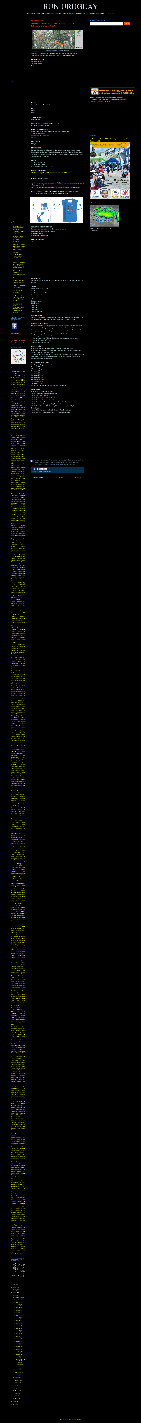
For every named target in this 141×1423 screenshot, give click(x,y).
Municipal (19, 942)
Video (13, 1235)
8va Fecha (19, 407)
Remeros (19, 1085)
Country (13, 663)
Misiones (13, 930)
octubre (17, 1375)
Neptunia (13, 948)
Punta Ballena (16, 1053)
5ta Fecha (18, 400)
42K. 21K (21, 391)
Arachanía (13, 435)
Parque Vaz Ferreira (16, 1004)
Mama (24, 887)
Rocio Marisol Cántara (20, 1105)
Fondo (18, 753)
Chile (17, 588)
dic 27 (18, 1305)
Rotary (23, 1109)
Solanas (14, 1171)
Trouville (14, 1212)
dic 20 (18, 1315)
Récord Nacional (20, 1072)
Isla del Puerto (14, 805)
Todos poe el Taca (20, 1195)
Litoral (23, 867)
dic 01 (18, 1369)
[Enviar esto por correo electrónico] (37, 469)
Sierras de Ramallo (15, 1167)
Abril (13, 411)
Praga (13, 1036)
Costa (24, 657)
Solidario (20, 1171)
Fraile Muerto (22, 761)
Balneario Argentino (16, 456)
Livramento (17, 871)
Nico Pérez (22, 949)
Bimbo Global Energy (20, 486)
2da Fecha (16, 388)
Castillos (16, 573)
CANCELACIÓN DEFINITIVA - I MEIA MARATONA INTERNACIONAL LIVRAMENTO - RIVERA (18, 308)
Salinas (13, 1115)
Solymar (18, 1173)
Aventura (14, 451)
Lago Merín (21, 852)
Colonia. (19, 627)
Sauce (23, 1154)
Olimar (23, 962)
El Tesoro (22, 718)
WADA (13, 1250)
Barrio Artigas (17, 475)
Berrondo (17, 482)
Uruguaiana (22, 1220)
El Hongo (13, 716)
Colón (23, 612)
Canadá (23, 550)
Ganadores (22, 764)
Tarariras (19, 1190)
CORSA (20, 658)
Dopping (13, 704)
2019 (14, 1287)
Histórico (17, 781)
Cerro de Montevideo (17, 579)
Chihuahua (13, 588)
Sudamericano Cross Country (18, 1178)
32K (24, 388)
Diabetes (20, 697)
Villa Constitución (21, 1235)
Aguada (19, 419)
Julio (21, 826)
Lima (17, 867)
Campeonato (15, 520)
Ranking (18, 1068)
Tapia (24, 1188)
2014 (19, 380)
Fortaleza (13, 761)
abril (16, 1390)
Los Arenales (15, 875)
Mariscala (13, 905)
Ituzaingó (17, 807)
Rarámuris (23, 1068)
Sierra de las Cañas (20, 1165)
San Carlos (21, 1119)
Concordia (22, 637)
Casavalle (23, 571)
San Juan (18, 1130)
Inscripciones (15, 789)
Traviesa (13, 1209)
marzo (17, 1393)
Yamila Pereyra (21, 1252)
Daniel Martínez (15, 680)
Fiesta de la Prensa (21, 742)
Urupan (18, 1224)
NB (24, 946)
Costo (24, 661)
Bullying (13, 493)
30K (22, 388)
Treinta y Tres (20, 1209)
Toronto (14, 1199)
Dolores (20, 701)
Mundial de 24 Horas (16, 940)
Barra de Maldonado (17, 471)
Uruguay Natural (21, 1222)
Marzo (24, 905)
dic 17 (18, 1323)
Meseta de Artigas (21, 923)
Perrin (12, 1019)
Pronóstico (15, 1040)
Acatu (24, 411)
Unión (24, 1218)
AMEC (13, 428)
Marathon (16, 890)
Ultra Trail (22, 1216)
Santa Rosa (22, 1145)
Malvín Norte (15, 887)
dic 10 (18, 1339)
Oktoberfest (19, 962)
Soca (15, 1169)
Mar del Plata (21, 889)
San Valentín (19, 1137)
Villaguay (17, 1244)
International (22, 798)
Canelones (16, 554)
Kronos (21, 834)
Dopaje (23, 702)
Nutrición (18, 961)
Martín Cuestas (19, 905)
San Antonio (22, 1117)
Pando (13, 978)
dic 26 (18, 1307)
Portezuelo (14, 1032)
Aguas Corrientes (21, 420)
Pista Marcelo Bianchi (21, 1026)
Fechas (19, 738)
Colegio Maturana (18, 612)
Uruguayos (13, 1224)
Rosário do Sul (14, 1109)
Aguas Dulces (15, 422)
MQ (15, 936)
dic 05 (18, 1352)
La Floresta (21, 847)
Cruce (24, 669)
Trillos (13, 1211)
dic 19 (18, 1318)
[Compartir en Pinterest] (46, 469)
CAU (23, 573)
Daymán (13, 682)
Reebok (14, 1081)
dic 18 (18, 1320)
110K (20, 374)
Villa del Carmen (17, 1237)
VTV (17, 1248)
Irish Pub (18, 802)
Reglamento (18, 1083)
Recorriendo (22, 1075)
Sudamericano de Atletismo (18, 1180)
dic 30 (18, 1300)
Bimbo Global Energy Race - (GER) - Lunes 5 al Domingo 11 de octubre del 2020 (19, 247)
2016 (12, 382)
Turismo (13, 1214)
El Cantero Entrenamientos (18, 711)
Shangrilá (16, 1164)
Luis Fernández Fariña (20, 880)
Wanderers (19, 1250)
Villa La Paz (19, 1241)
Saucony (13, 1156)
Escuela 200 (18, 731)
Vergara (23, 1231)
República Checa (21, 1086)
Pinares (19, 1021)
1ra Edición (22, 378)
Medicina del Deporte (16, 913)
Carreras (23, 569)
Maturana (23, 907)
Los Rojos (21, 879)
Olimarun (19, 964)
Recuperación (22, 1079)
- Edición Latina (16, 371)
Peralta (17, 1017)
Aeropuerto (14, 419)
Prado (23, 1034)
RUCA (17, 1111)
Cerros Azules (15, 586)
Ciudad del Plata (18, 597)
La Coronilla (20, 843)
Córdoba (19, 639)
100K (12, 374)
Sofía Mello (20, 1169)
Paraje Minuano (14, 979)
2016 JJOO (17, 382)
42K (16, 391)
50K (12, 398)
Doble (20, 699)
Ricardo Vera (18, 1092)
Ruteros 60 (22, 1113)
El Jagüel (18, 716)
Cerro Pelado (22, 584)
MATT (19, 907)
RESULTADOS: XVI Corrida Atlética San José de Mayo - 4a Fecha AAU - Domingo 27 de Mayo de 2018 (19, 284)
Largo (22, 858)
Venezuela (23, 1229)
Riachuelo (18, 1090)
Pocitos (19, 1030)
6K (22, 401)
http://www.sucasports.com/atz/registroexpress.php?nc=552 (49, 173)
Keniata (23, 832)
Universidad (15, 1220)
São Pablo (23, 1150)
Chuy (20, 588)
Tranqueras (22, 1203)
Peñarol (13, 1017)
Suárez (13, 1177)
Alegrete (13, 424)
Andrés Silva (18, 428)
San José (22, 1126)
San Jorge (17, 1126)
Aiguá (21, 422)
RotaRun (20, 1109)
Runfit (20, 1111)
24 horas (13, 386)
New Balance (19, 948)
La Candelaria (20, 839)
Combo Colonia (18, 629)
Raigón (23, 1066)
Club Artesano (19, 603)
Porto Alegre (22, 1032)
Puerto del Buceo (21, 1051)
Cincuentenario (22, 590)
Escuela (13, 731)
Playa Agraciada (18, 1028)
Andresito (19, 430)
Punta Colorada (19, 1055)
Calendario (22, 495)
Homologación (19, 783)
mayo (16, 1388)
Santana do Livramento (18, 1149)
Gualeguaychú (15, 776)
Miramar (23, 928)
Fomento (13, 753)
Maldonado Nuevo (16, 885)
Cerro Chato (22, 577)
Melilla (23, 917)
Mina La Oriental (16, 926)
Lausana (13, 864)
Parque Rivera (21, 998)
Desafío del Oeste (15, 687)
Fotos (17, 761)
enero (16, 1398)
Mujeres (18, 938)
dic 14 (18, 1328)
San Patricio (20, 1132)
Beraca (13, 482)
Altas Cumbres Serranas (19, 426)
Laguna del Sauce (20, 854)
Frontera (15, 764)
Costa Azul (13, 659)
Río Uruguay (18, 1103)
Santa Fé (16, 1143)
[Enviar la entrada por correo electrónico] (34, 469)
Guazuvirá (22, 776)
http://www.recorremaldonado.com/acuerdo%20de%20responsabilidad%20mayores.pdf (57, 183)
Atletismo (13, 447)
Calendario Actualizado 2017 (18, 507)
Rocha (13, 1105)
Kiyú (17, 834)
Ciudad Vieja (20, 599)
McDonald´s (17, 909)
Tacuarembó (17, 1186)
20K (24, 382)
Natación (14, 946)
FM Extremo (22, 751)
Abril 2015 (19, 411)
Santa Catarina (19, 1141)
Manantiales (14, 889)
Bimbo (13, 486)
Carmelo (13, 562)
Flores (17, 749)
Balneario (23, 454)
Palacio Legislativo (21, 972)
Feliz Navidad (14, 740)
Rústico (13, 1113)
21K (12, 384)
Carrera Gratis (16, 569)
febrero (17, 1396)
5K (22, 397)
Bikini (24, 484)
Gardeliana (19, 766)
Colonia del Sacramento (18, 618)
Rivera (23, 1103)
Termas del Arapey (16, 1193)
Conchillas (15, 637)
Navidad (20, 946)
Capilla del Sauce (20, 558)
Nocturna (23, 951)
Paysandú (15, 1013)
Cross (20, 665)
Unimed (21, 1218)
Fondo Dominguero (18, 756)
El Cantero (20, 710)
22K (24, 384)
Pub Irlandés (22, 1043)
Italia (13, 807)
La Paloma (17, 849)
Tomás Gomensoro (21, 1197)
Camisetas (18, 516)
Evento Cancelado (20, 734)
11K (23, 374)
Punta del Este (20, 1057)
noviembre (18, 1372)
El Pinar (15, 718)
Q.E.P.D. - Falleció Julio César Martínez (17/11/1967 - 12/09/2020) (18, 238)
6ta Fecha (18, 403)
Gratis (19, 770)
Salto (18, 1115)
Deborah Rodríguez (20, 682)
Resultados (14, 1088)
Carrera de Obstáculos (18, 567)
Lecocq (23, 864)
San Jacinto (20, 1124)
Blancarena (20, 488)
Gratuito (13, 772)
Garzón (23, 766)
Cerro (17, 577)
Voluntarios (22, 1246)
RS (12, 1111)
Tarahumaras (14, 1190)
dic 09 (18, 1341)
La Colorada (20, 841)
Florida (14, 751)
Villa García (19, 1239)
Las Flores (22, 860)
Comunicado (22, 633)
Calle (13, 516)
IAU (12, 785)
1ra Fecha (14, 380)
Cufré (12, 678)
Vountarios (13, 1248)
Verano (18, 1231)
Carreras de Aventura (16, 571)
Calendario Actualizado (18, 503)
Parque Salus (21, 1002)
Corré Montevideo (16, 643)
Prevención (16, 1038)
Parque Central (15, 985)
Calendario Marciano (18, 510)
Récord (20, 1070)
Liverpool (16, 869)
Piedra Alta (19, 1019)
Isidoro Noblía (21, 804)
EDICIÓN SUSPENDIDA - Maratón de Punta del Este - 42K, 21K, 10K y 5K (19, 256)
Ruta (17, 1113)
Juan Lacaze (19, 820)
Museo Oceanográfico (18, 943)
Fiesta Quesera (17, 747)
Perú (15, 1019)
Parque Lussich (16, 994)
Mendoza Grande (21, 921)
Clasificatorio (19, 601)
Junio (24, 826)
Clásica (13, 601)
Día (20, 689)
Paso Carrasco (21, 1006)
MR (17, 936)
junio (16, 1385)
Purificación (14, 1062)
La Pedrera (22, 850)
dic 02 (18, 1357)
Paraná (20, 979)
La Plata (14, 852)
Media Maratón (20, 911)
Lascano (20, 862)
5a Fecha (17, 398)
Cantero (13, 558)
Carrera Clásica (15, 564)
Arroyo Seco (16, 443)
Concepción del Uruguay (18, 635)
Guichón (14, 778)
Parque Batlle (15, 983)
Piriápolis (15, 1023)
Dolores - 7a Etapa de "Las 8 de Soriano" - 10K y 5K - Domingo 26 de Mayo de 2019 (19, 265)
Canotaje (23, 554)
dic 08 (18, 1344)
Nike (19, 951)
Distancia (16, 699)
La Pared (13, 850)
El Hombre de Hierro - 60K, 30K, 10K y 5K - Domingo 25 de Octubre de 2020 (110, 140)
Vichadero (23, 1233)
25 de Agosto (20, 386)
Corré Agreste (22, 641)
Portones (13, 1034)
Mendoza (18, 919)
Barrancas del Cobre (21, 473)
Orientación (19, 970)
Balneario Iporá (16, 460)
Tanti (20, 1188)
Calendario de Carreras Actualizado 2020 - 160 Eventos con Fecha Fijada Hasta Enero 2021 (19, 274)
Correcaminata (21, 644)
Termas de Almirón (20, 1192)
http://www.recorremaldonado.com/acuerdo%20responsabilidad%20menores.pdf (55, 187)
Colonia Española (16, 620)
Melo (13, 919)
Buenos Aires (20, 492)
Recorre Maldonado (46, 471)
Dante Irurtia (22, 680)
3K (15, 390)
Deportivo (13, 685)
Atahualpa (15, 445)
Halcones (14, 779)
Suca (16, 1177)
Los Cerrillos (22, 875)
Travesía (13, 1205)
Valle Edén (18, 1227)
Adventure (17, 415)
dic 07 (18, 1346)
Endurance (23, 721)
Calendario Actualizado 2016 (18, 505)
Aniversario (20, 432)
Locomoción (14, 873)
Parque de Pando (21, 987)
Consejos (14, 639)
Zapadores (17, 1253)
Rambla (13, 1068)
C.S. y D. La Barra (20, 493)
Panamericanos (21, 976)
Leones (13, 865)
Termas (13, 1192)
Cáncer (23, 552)
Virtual (21, 1244)
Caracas (18, 560)
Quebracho (23, 1062)
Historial (13, 781)
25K (24, 386)
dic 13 (18, 1331)
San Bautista (14, 1119)
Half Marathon (21, 779)
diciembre (18, 1297)
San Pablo (14, 1132)
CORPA (13, 641)
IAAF (24, 783)
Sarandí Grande (16, 1154)
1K (19, 378)
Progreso (23, 1038)
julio (16, 1382)
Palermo (13, 974)
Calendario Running (18, 512)
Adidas (18, 413)
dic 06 (18, 1349)
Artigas (23, 443)
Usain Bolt (23, 1224)
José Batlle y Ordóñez (19, 815)
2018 (14, 1290)
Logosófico (22, 873)
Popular (23, 1030)
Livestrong (23, 869)
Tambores (14, 1188)
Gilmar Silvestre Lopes (17, 768)
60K (12, 401)
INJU (21, 787)
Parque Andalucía (20, 981)
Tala (24, 1186)
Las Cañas (17, 860)
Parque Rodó (16, 1000)
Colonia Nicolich (21, 622)
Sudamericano (21, 1177)
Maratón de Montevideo (18, 899)
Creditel (23, 663)
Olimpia (23, 964)
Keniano (19, 832)
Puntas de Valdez (20, 1060)
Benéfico (23, 480)
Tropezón (23, 1210)
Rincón (17, 1094)
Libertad (20, 865)
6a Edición (17, 401)
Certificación (22, 586)
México (20, 924)
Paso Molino (21, 1011)
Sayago (18, 1156)
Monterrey (19, 930)
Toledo (13, 1197)
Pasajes (23, 1004)
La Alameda (20, 835)
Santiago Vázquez (16, 1150)
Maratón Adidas (21, 892)
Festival (19, 740)
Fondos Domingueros (18, 759)
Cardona (23, 560)
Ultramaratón (15, 1218)
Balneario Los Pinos (21, 462)
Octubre (13, 962)
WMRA (23, 1250)
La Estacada (14, 847)
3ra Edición (20, 390)
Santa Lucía (22, 1143)
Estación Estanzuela (16, 732)
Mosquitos (18, 934)
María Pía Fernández (20, 904)
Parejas (23, 979)
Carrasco (23, 562)
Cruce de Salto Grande (17, 671)
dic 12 (18, 1333)
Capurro (13, 560)
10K (16, 373)
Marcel (13, 904)
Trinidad (18, 1211)
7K (22, 403)
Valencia (18, 1225)
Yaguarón (14, 1252)
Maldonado (39, 471)
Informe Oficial (21, 785)
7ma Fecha (20, 405)
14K (18, 376)
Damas (23, 678)
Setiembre (19, 1162)
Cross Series (20, 669)
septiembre (18, 1377)
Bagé (18, 454)
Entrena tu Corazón (19, 725)
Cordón (23, 639)
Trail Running (18, 1202)
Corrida (23, 648)
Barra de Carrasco (20, 469)
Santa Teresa (15, 1147)
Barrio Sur (19, 477)
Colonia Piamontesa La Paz (18, 624)
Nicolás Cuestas (14, 951)
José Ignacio (17, 819)
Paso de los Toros (18, 1010)
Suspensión (22, 1184)
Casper (12, 573)
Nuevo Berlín (15, 959)
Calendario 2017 (15, 497)
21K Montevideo (19, 384)
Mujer (13, 938)
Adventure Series (20, 417)
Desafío (23, 685)
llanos (24, 871)
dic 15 (18, 1326)
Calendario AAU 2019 (19, 501)
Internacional (15, 798)
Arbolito (18, 435)
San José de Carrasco (16, 1128)
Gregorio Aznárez (21, 772)
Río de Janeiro (18, 1100)
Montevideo (16, 932)
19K (17, 378)
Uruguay (14, 1222)
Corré (17, 641)
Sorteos (17, 1175)
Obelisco (23, 961)
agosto (17, 1380)
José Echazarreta (15, 817)
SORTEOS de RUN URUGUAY (18, 291)
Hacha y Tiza (21, 777)
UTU (13, 1225)
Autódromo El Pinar (20, 449)
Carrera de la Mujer (20, 565)
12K (15, 376)
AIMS (24, 422)
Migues (23, 924)
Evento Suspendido (16, 736)
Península (23, 1015)
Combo (23, 628)
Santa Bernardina (18, 1139)
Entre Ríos (15, 723)
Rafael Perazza (16, 1066)
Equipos (23, 729)
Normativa (19, 953)
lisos (20, 867)
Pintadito (23, 1021)
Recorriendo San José (18, 1077)
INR (24, 787)
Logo (18, 873)
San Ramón (19, 1134)
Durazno (19, 704)
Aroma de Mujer (20, 441)
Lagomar (13, 854)
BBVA (17, 478)
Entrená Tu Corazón (18, 727)
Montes (23, 930)
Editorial (19, 706)
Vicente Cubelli (16, 1233)
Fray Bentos (15, 763)
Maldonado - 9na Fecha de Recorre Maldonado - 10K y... (20, 1362)
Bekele (21, 478)
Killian (13, 833)
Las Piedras (14, 862)
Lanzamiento (15, 858)
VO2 (24, 1244)
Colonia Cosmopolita (18, 616)
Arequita (23, 437)
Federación (23, 738)
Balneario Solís (16, 467)
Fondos (23, 757)
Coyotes (18, 663)
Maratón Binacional (16, 894)
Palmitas (18, 974)
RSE (14, 1111)
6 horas (23, 400)
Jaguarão (14, 809)
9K (23, 407)
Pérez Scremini (22, 1017)
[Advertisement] (57, 84)
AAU (17, 409)
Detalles (17, 689)
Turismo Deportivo (21, 1214)
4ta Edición (20, 393)
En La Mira (17, 721)
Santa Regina (15, 1145)
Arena (18, 437)
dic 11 (18, 1336)
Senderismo (17, 1158)
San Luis (23, 1130)
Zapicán (22, 1254)
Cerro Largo (21, 582)
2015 (23, 379)
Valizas (13, 1227)
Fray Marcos (22, 763)
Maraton (23, 890)
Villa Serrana (19, 1242)
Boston (20, 490)
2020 (14, 1285)
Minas (23, 926)
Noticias (23, 953)
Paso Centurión (15, 1007)
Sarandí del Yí (22, 1152)
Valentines (23, 1225)
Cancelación (16, 552)
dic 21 (18, 1313)
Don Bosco (18, 702)
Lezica (16, 865)
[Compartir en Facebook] (44, 469)
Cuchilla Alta (18, 674)
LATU (24, 862)
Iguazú (16, 785)
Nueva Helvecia (16, 955)
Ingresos (14, 787)
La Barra (20, 837)
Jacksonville (22, 807)
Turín (24, 1212)
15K (20, 376)
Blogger (78, 1419)
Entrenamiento (16, 729)
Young (13, 1254)
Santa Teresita (22, 1147)
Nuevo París (22, 959)
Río (22, 1098)
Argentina (15, 439)
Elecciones (13, 719)
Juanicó (19, 822)
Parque (13, 981)
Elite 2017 (18, 719)
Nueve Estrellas (21, 957)
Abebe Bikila (22, 409)
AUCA (13, 449)
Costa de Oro (19, 659)
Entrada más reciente (37, 477)
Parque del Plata (16, 989)
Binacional (14, 488)
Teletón (23, 1190)
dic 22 (18, 1310)
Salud (17, 1117)
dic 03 (18, 1354)
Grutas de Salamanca (18, 774)
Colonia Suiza (16, 626)
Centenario (14, 575)
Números (13, 961)
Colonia (14, 614)
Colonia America (21, 614)
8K (15, 407)
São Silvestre (15, 1152)
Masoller (14, 907)
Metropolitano (14, 924)
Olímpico (16, 968)
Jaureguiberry (22, 811)
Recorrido (15, 1075)
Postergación (18, 1034)
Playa (12, 1028)
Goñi (24, 768)
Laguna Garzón (15, 856)
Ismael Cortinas (22, 805)
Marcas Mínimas (21, 902)
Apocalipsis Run (20, 434)
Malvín (23, 885)
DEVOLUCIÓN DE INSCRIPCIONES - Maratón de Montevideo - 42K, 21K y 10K (18, 229)
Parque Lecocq (21, 992)
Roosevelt (18, 1107)
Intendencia (22, 794)
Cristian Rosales (15, 665)
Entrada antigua (79, 477)
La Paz (18, 850)
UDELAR (13, 1216)
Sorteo (13, 1175)
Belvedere (18, 480)
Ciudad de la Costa (16, 596)
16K (23, 376)
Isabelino (16, 804)
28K (12, 388)
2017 (22, 382)
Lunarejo (13, 883)
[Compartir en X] (42, 469)
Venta (13, 1231)
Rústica (23, 1111)
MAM (21, 887)
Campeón (23, 516)
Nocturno (13, 953)
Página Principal (58, 477)
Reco (12, 1070)
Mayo (12, 909)
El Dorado (17, 714)
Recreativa (15, 1079)
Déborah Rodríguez (16, 684)
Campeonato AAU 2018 (19, 526)
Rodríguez (13, 1107)
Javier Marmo (15, 813)
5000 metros (22, 395)
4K (16, 393)
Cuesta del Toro (21, 676)
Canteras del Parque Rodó (18, 556)
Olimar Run (14, 964)
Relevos (23, 1083)
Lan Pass (22, 856)
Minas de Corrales (16, 928)
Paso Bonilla (14, 1005)
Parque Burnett (22, 983)
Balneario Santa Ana (18, 466)
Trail (20, 1201)
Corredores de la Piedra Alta (18, 646)
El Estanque (22, 714)
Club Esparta (20, 607)
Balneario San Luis (18, 464)
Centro (20, 575)
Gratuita (23, 770)
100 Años (23, 371)
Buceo (13, 492)
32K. (12, 390)
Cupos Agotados (18, 678)
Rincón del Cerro (16, 1098)
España (23, 731)
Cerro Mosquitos (15, 584)
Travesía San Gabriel (20, 1207)
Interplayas (15, 800)
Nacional (23, 944)
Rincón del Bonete (20, 1096)
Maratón (14, 892)
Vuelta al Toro (22, 1248)
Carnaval (18, 562)
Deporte (23, 684)
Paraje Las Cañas (20, 978)
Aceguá (13, 413)
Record (16, 1070)
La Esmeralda (21, 845)
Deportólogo (19, 685)
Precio (19, 1036)
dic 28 (18, 1302)
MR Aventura (22, 936)
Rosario (23, 1107)
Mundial (23, 938)
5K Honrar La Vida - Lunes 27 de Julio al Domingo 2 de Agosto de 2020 (19, 298)
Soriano (23, 1173)
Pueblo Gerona (18, 1047)
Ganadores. (13, 766)
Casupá (20, 573)
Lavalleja (19, 864)
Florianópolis (22, 749)
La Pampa (23, 848)
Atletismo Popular (21, 447)
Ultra (18, 1216)
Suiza (18, 1184)
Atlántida (22, 445)
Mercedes (14, 923)
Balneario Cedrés (20, 458)
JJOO (12, 815)
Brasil (23, 490)
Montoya (13, 934)
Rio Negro (20, 1101)
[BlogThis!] (40, 469)
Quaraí (19, 1062)
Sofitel (24, 1169)
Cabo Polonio (15, 495)
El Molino (23, 716)
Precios (23, 1036)
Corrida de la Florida (16, 650)
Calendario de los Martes (18, 508)
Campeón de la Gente (18, 518)
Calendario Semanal (18, 514)
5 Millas (17, 395)
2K (20, 388)
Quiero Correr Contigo (16, 1064)
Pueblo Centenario (16, 1045)
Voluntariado (15, 1246)
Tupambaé (20, 1212)
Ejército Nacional (19, 708)
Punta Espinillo (17, 1059)
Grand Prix (14, 770)
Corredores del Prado (16, 648)
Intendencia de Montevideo (18, 796)
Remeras (13, 1085)
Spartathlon (22, 1175)
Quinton (23, 1064)
